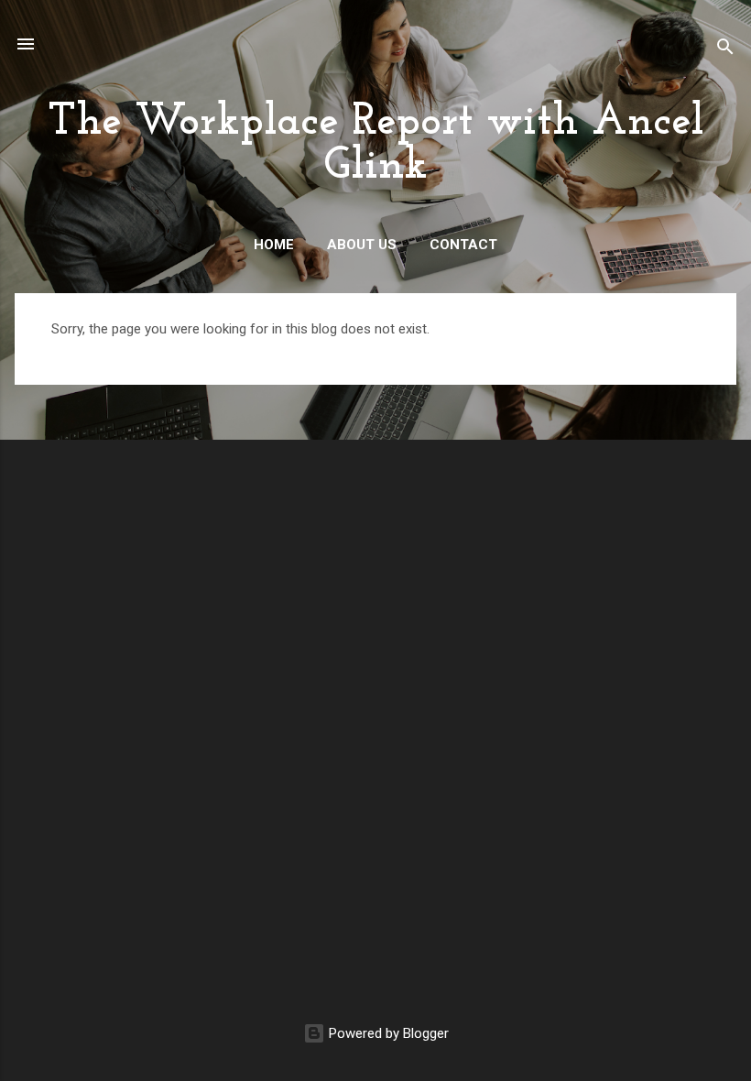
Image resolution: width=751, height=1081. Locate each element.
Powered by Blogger (387, 1033)
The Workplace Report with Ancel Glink (376, 145)
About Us (362, 244)
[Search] (725, 50)
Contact (463, 244)
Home (274, 244)
